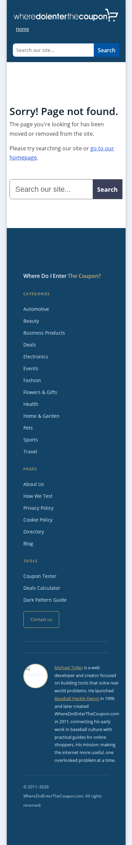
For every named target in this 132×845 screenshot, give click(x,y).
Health (30, 404)
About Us (33, 484)
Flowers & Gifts (40, 392)
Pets (28, 428)
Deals (29, 344)
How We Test (37, 496)
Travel (30, 451)
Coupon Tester (40, 576)
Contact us (41, 619)
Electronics (35, 356)
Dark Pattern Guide (45, 600)
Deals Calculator (41, 588)
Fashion (32, 380)
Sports (30, 439)
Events (30, 368)
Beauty (31, 321)
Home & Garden (41, 416)
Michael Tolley (68, 667)
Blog (28, 543)
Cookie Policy (37, 520)
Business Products (44, 333)
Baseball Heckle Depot (76, 698)
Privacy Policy (38, 508)
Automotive (36, 309)
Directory (33, 531)
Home (22, 29)
